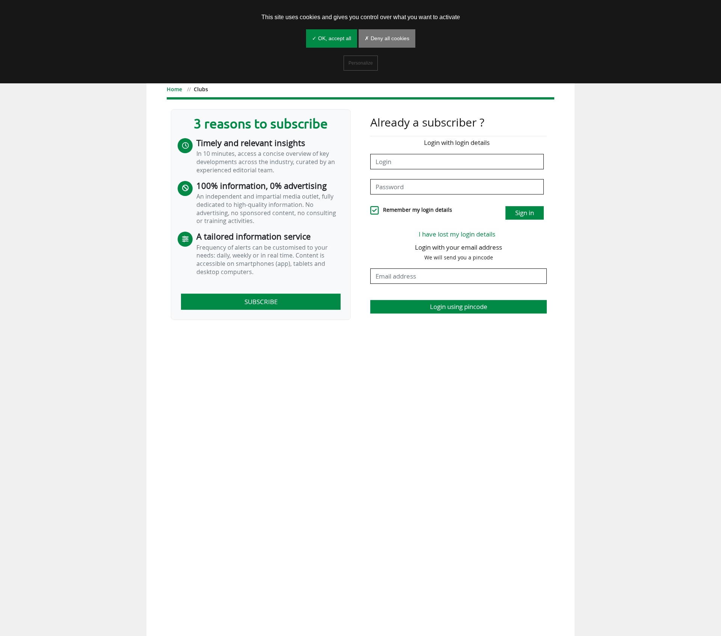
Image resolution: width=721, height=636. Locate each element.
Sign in (524, 212)
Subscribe (261, 301)
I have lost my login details (457, 234)
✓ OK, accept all (331, 38)
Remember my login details (417, 209)
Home (174, 89)
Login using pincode (458, 306)
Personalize (360, 63)
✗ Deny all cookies (387, 38)
